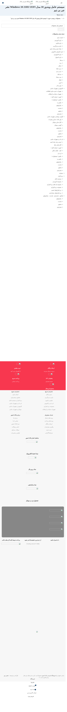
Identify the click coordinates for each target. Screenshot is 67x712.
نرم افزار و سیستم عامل (15, 400)
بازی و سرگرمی (49, 397)
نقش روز (6, 675)
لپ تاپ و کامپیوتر (48, 403)
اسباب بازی (15, 394)
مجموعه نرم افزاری (49, 406)
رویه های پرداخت (49, 421)
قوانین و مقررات (15, 433)
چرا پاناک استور (15, 424)
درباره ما (15, 418)
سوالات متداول (15, 430)
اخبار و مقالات (15, 427)
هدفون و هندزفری (15, 397)
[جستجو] (1, 2)
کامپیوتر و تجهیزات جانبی (15, 406)
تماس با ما (15, 421)
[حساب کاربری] (58, 2)
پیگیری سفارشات (48, 427)
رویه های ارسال (49, 418)
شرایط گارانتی (49, 433)
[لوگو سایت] (41, 2)
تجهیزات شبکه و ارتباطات (48, 409)
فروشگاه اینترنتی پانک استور (48, 675)
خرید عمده (49, 430)
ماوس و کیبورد (49, 400)
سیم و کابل (49, 394)
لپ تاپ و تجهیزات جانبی (15, 403)
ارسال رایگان (49, 424)
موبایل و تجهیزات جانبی (15, 409)
